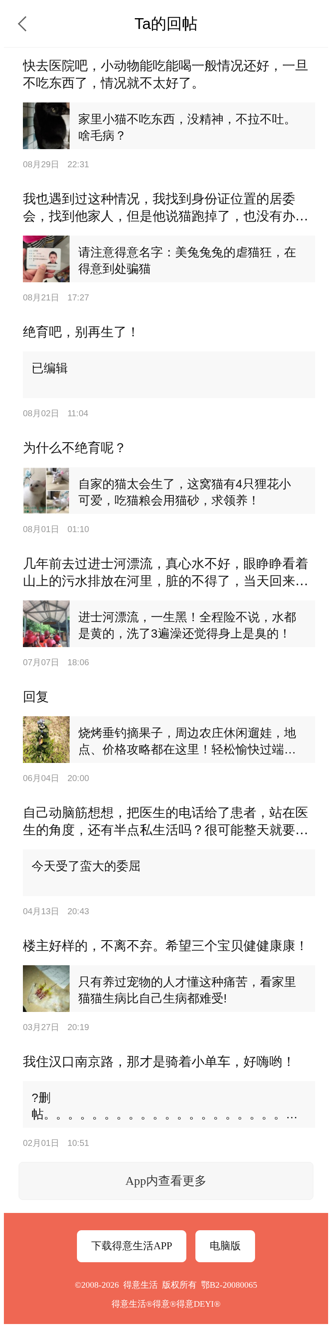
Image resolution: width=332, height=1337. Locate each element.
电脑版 (225, 1245)
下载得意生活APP (131, 1245)
